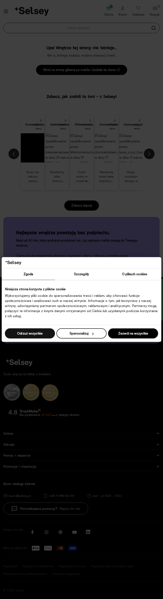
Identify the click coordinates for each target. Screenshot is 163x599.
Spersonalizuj (79, 333)
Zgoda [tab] (28, 274)
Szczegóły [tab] (81, 274)
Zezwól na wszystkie (133, 333)
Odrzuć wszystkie (30, 333)
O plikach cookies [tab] (135, 274)
